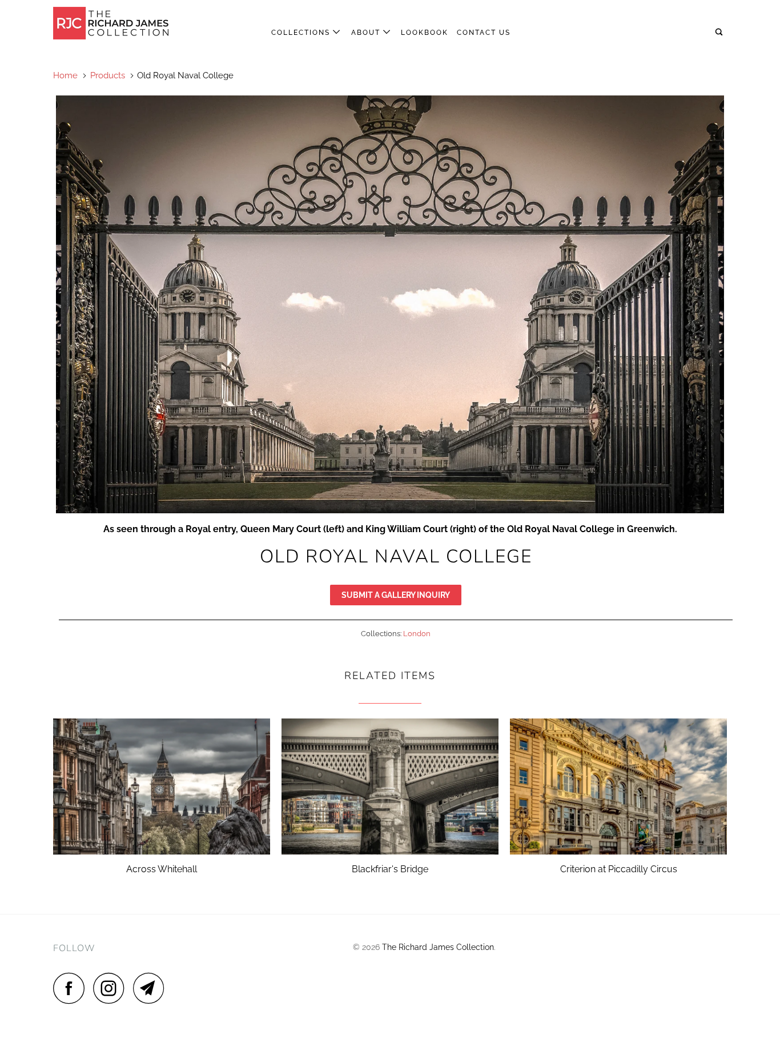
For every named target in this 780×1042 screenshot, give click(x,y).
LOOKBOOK (424, 33)
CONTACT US (483, 33)
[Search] (720, 32)
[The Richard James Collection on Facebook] (72, 988)
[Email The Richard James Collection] (152, 988)
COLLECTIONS (302, 33)
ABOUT (367, 33)
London (417, 633)
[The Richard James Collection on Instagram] (112, 988)
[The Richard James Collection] (111, 23)
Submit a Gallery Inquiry (395, 595)
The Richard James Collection (438, 947)
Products (107, 75)
